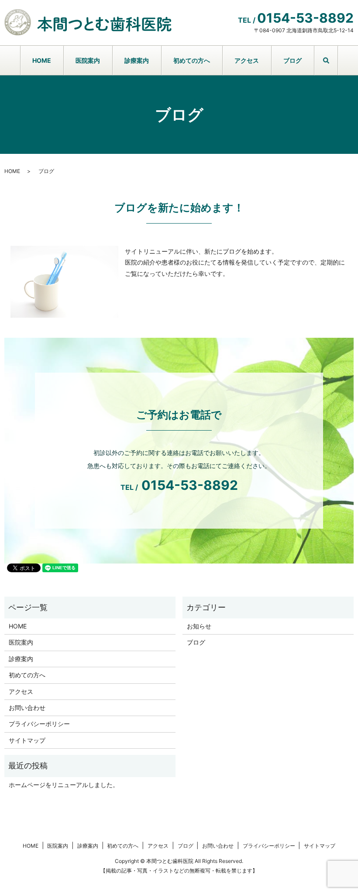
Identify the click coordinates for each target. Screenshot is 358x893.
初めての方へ (191, 60)
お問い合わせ (27, 707)
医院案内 (88, 60)
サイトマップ (27, 740)
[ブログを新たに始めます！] (64, 281)
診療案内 (136, 60)
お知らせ (199, 626)
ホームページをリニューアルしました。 (64, 784)
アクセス (246, 60)
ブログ (292, 60)
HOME (41, 60)
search (332, 65)
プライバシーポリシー (39, 723)
